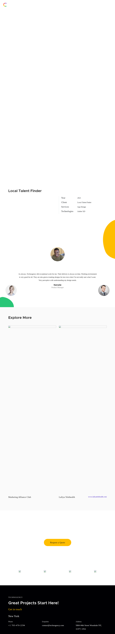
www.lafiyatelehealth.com (97, 497)
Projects (97, 5)
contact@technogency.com (53, 625)
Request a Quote (57, 542)
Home (68, 5)
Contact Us (108, 5)
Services (88, 5)
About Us (77, 5)
